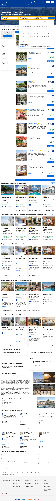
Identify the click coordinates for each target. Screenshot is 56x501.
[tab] (28, 21)
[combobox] (10, 18)
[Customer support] (34, 2)
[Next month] (51, 24)
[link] (7, 46)
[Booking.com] (6, 2)
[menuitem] (3, 5)
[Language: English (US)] (31, 2)
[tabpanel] (36, 35)
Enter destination (6, 17)
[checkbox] (35, 28)
